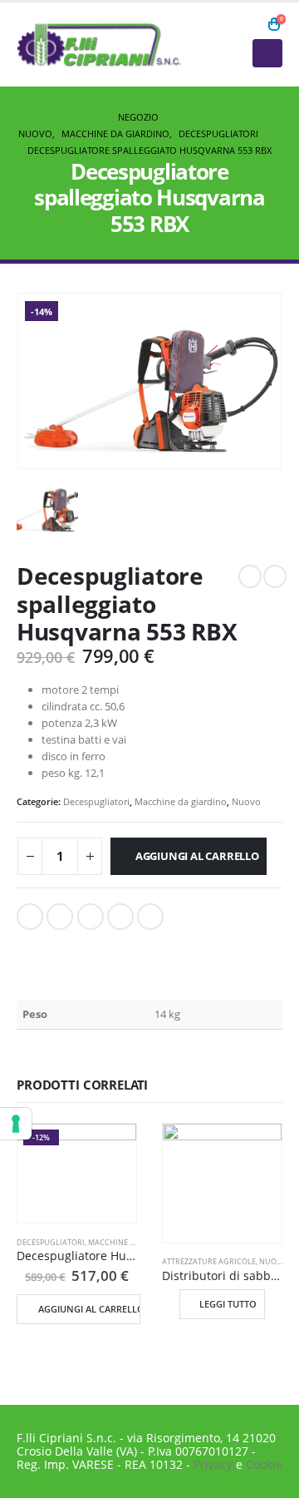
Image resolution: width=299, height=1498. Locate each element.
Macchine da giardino (181, 801)
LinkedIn (90, 916)
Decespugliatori (96, 801)
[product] (222, 1183)
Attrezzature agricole (209, 1261)
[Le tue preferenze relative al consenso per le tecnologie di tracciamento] (16, 1124)
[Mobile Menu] (267, 53)
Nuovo (246, 801)
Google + (120, 916)
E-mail (150, 916)
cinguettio (60, 916)
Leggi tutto (228, 1304)
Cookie (264, 1464)
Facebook (30, 916)
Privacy (213, 1464)
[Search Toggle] (250, 24)
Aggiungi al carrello (197, 855)
